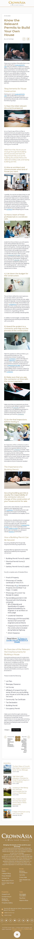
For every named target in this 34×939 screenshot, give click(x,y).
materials (16, 260)
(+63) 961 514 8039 (7, 915)
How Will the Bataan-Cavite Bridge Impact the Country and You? (23, 745)
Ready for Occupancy (5, 899)
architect (9, 209)
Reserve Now (23, 900)
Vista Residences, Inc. (24, 880)
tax (17, 586)
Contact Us (5, 878)
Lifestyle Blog (6, 873)
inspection (12, 360)
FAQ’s (3, 871)
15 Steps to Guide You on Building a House (17, 640)
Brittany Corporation (23, 871)
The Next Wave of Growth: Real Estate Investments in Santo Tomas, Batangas (21, 768)
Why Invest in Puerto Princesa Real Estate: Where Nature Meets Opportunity (19, 801)
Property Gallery (7, 903)
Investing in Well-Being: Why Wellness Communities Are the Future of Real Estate (20, 790)
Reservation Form (8, 880)
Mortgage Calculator (22, 895)
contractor (12, 358)
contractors (12, 304)
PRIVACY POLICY (17, 929)
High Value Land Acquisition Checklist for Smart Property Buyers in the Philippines (20, 779)
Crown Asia (23, 877)
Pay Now (22, 898)
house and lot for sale (13, 255)
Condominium (6, 896)
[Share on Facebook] (24, 39)
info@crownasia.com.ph (9, 912)
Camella (22, 875)
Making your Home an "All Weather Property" (11, 742)
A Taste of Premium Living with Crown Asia (21, 812)
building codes (13, 528)
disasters (11, 531)
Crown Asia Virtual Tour (8, 883)
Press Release (6, 876)
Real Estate (16, 730)
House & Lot (6, 894)
